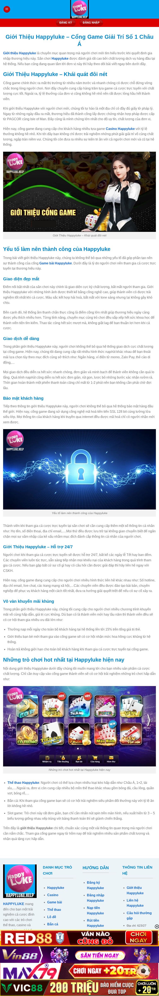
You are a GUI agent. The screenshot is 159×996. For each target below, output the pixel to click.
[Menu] (7, 9)
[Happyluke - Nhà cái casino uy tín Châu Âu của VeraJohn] (79, 9)
